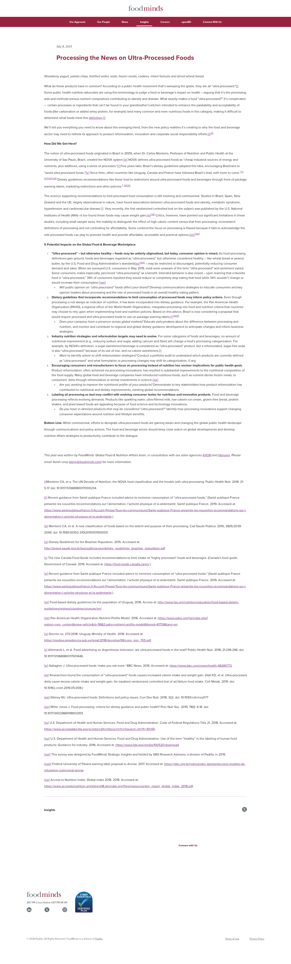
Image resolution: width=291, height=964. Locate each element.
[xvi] (142, 262)
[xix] (155, 380)
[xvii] (102, 282)
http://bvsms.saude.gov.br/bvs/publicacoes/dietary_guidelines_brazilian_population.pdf (104, 548)
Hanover (224, 455)
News (125, 22)
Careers (165, 22)
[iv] (87, 172)
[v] (242, 171)
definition (95, 118)
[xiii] (192, 235)
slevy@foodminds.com (85, 462)
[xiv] (197, 233)
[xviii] (176, 316)
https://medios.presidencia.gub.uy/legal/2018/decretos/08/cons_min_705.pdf (97, 640)
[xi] (149, 215)
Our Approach (77, 22)
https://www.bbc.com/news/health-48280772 (200, 665)
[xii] (153, 214)
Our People (103, 22)
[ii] (212, 133)
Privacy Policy (257, 938)
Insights (144, 22)
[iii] (125, 159)
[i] (237, 86)
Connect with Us (188, 845)
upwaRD (186, 22)
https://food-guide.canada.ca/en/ (126, 564)
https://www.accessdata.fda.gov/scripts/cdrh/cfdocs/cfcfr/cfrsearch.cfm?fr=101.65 (99, 729)
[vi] (45, 178)
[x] (129, 185)
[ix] (125, 185)
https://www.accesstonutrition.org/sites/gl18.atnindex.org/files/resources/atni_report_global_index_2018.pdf (118, 786)
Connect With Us (212, 22)
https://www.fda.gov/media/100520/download (147, 745)
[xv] (137, 263)
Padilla (99, 938)
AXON (207, 455)
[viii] (54, 178)
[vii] (50, 178)
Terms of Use (232, 938)
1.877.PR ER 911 (59, 902)
